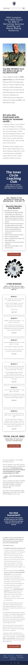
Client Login (20, 657)
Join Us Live (13, 659)
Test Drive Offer (14, 108)
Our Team (5, 657)
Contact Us (13, 657)
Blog (5, 655)
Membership (11, 655)
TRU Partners (19, 655)
